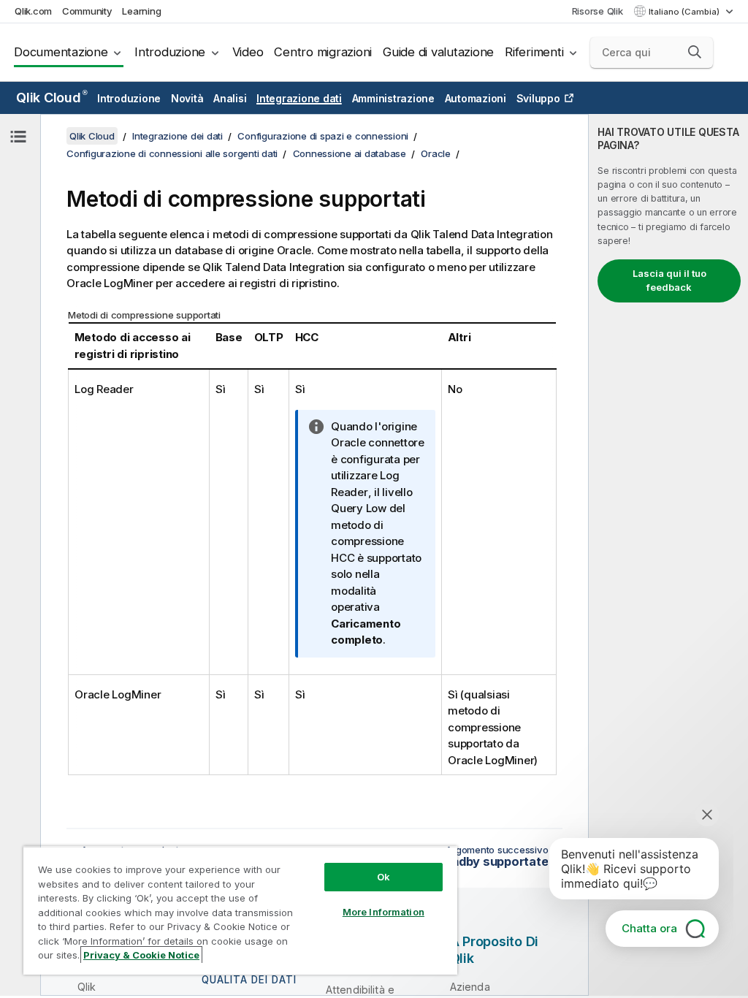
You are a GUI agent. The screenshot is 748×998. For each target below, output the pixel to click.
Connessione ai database (349, 153)
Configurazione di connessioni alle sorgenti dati (172, 153)
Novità (187, 98)
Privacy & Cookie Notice (141, 955)
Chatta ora (649, 928)
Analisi (229, 98)
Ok (383, 877)
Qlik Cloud (51, 97)
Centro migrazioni (323, 52)
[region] (240, 910)
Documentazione (61, 52)
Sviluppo (538, 98)
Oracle (436, 153)
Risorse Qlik (597, 11)
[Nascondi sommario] (18, 137)
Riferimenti (534, 52)
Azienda (470, 986)
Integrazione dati (299, 98)
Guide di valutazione (438, 52)
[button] (695, 52)
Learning (141, 11)
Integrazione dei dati (177, 136)
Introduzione (169, 52)
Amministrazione (393, 98)
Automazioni (475, 98)
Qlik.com (33, 11)
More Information (383, 912)
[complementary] (668, 555)
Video (248, 52)
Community (87, 11)
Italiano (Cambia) (685, 12)
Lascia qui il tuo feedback (669, 280)
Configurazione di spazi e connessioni (322, 136)
